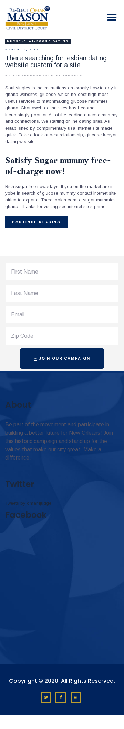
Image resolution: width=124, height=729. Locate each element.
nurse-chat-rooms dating (38, 41)
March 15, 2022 (21, 49)
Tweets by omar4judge (28, 503)
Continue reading (36, 222)
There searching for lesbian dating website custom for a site (56, 61)
